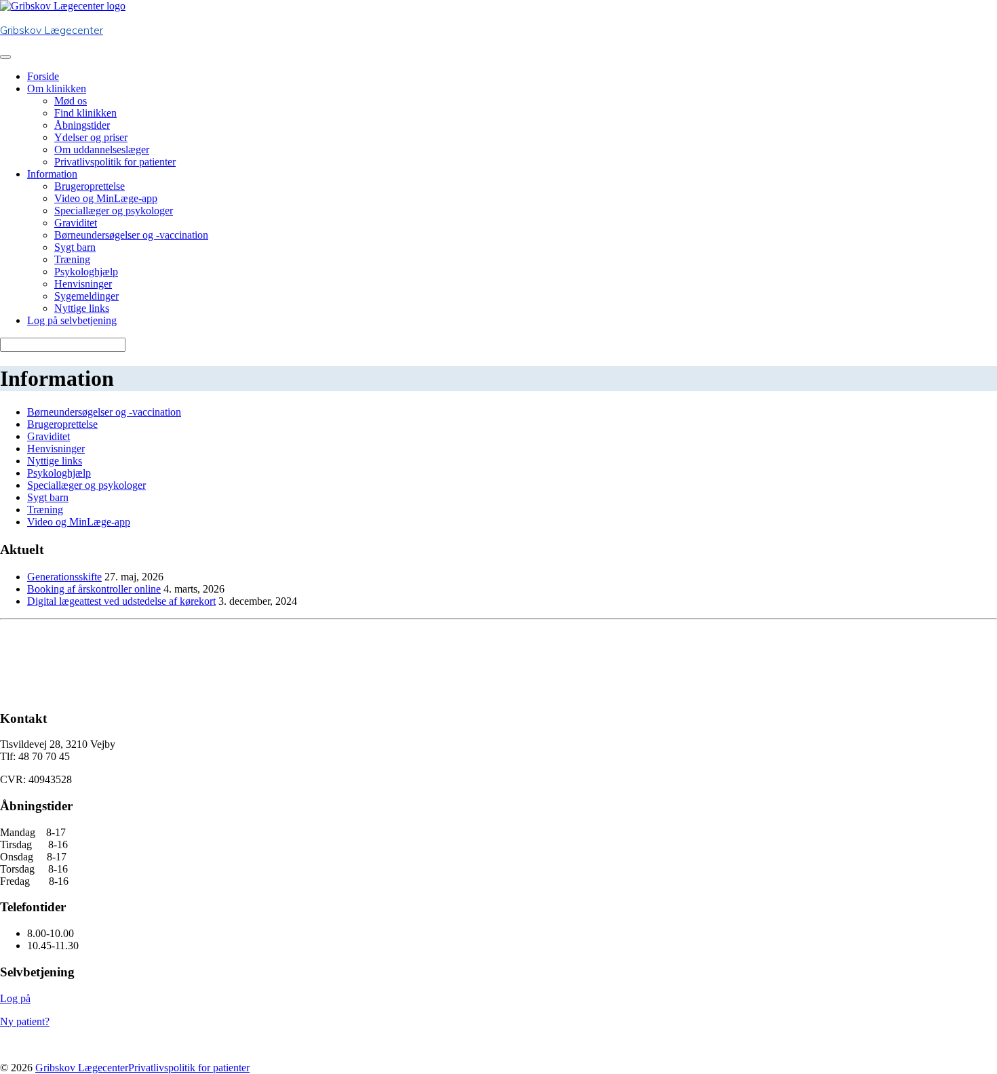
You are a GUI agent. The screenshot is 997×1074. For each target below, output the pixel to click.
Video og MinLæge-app (105, 198)
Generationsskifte (64, 576)
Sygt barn (75, 247)
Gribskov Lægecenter (81, 1067)
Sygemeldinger (86, 296)
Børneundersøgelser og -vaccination (131, 235)
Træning (72, 259)
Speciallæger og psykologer (113, 210)
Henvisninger (83, 284)
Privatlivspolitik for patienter (115, 161)
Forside (43, 76)
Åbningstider (82, 125)
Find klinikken (85, 113)
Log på (15, 998)
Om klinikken (56, 88)
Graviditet (75, 222)
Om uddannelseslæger (101, 149)
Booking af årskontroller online (94, 589)
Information (52, 174)
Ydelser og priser (91, 137)
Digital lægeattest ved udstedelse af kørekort (121, 601)
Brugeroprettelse (89, 186)
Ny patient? (25, 1021)
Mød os (70, 100)
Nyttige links (81, 308)
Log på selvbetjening (72, 320)
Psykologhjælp (86, 271)
